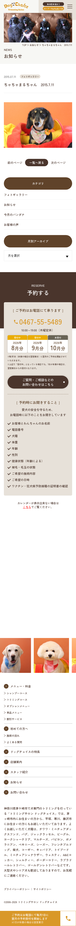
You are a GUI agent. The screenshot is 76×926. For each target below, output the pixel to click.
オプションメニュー (18, 706)
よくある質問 (14, 742)
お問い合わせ (19, 792)
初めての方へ (19, 728)
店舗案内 (16, 762)
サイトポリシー (42, 889)
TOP (24, 44)
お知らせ (34, 44)
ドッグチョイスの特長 (25, 751)
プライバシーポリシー (17, 889)
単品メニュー (14, 712)
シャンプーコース (17, 693)
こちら (27, 507)
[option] (41, 655)
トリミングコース (17, 699)
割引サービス (14, 719)
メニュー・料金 (20, 686)
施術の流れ (13, 735)
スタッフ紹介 (19, 772)
